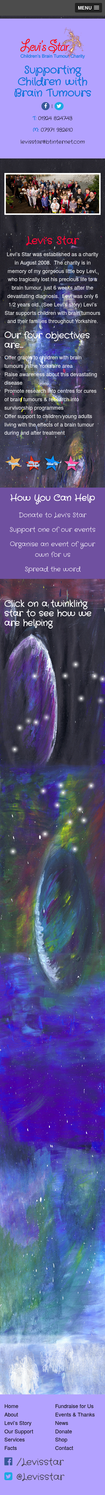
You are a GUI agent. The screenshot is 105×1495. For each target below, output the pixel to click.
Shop (61, 1439)
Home (11, 1406)
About (11, 1414)
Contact (64, 1447)
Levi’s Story (18, 1422)
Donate (63, 1431)
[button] (88, 8)
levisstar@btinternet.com (52, 142)
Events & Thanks (75, 1414)
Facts (10, 1447)
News (61, 1422)
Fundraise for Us (74, 1406)
